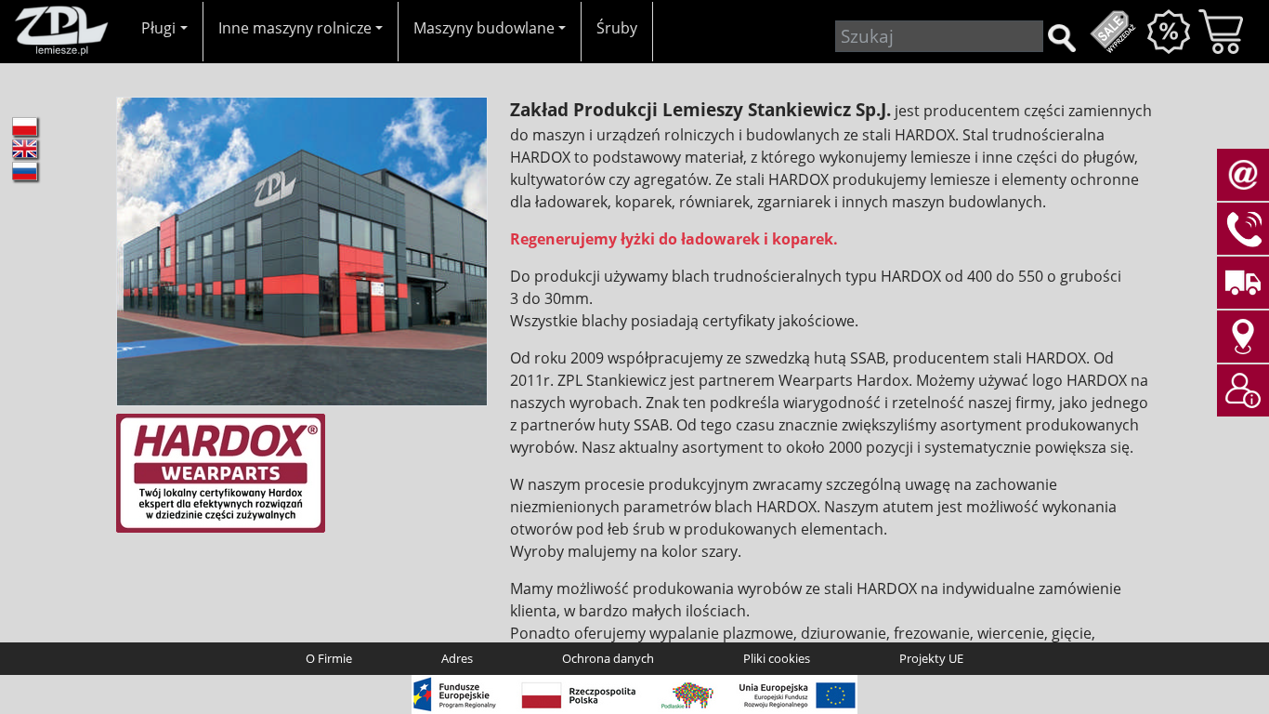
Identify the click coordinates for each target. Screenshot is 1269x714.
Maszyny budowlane (484, 28)
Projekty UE (931, 658)
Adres (457, 658)
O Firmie (329, 658)
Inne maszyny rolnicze (295, 28)
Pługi (158, 28)
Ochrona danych (608, 658)
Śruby (616, 28)
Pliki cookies (776, 658)
